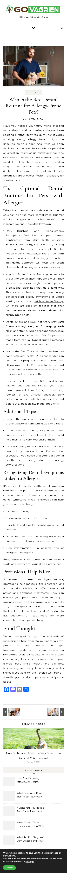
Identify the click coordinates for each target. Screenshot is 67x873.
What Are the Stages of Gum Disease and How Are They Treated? (30, 839)
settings (30, 861)
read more (41, 615)
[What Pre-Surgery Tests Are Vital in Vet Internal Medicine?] (10, 712)
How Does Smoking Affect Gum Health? (28, 780)
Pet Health (33, 93)
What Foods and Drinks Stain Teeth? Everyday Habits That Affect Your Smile (30, 795)
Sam (42, 119)
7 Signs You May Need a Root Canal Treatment (30, 809)
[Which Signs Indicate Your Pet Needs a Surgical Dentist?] (56, 712)
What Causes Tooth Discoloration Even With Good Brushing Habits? (30, 824)
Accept (9, 867)
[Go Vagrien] (33, 10)
